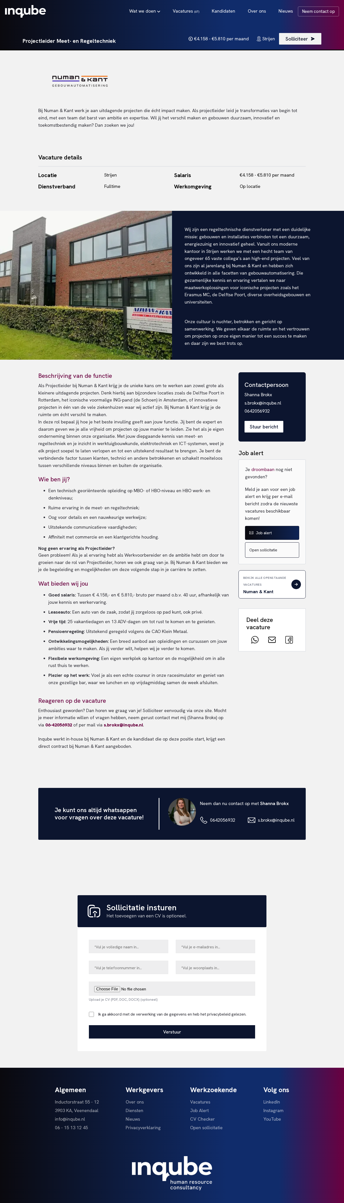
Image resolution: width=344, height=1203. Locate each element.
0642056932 (222, 820)
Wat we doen (143, 11)
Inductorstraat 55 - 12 (77, 1102)
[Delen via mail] (272, 640)
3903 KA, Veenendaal (76, 1110)
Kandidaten (223, 11)
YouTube (272, 1119)
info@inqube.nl (70, 1119)
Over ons (257, 11)
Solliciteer (296, 39)
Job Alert (199, 1110)
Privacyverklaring (143, 1127)
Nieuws (286, 11)
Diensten (134, 1110)
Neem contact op (318, 11)
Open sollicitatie (263, 550)
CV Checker (202, 1119)
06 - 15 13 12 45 (71, 1127)
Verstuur (172, 1032)
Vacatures (186, 11)
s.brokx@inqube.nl (276, 820)
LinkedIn (271, 1102)
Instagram (273, 1110)
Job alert (264, 533)
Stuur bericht (264, 426)
